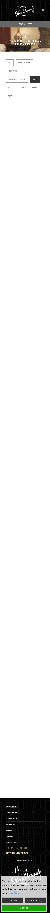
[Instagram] (17, 848)
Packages (10, 824)
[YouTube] (25, 848)
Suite (35, 79)
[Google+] (12, 848)
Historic (12, 71)
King (34, 88)
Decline (13, 900)
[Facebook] (8, 848)
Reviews (9, 830)
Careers (9, 837)
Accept (24, 908)
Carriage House (17, 79)
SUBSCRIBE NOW (25, 860)
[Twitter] (21, 848)
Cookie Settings (35, 900)
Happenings (11, 812)
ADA (10, 96)
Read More (13, 893)
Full (10, 88)
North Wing (24, 62)
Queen (22, 88)
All (10, 62)
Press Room (11, 818)
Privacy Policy (12, 843)
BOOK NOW (25, 24)
